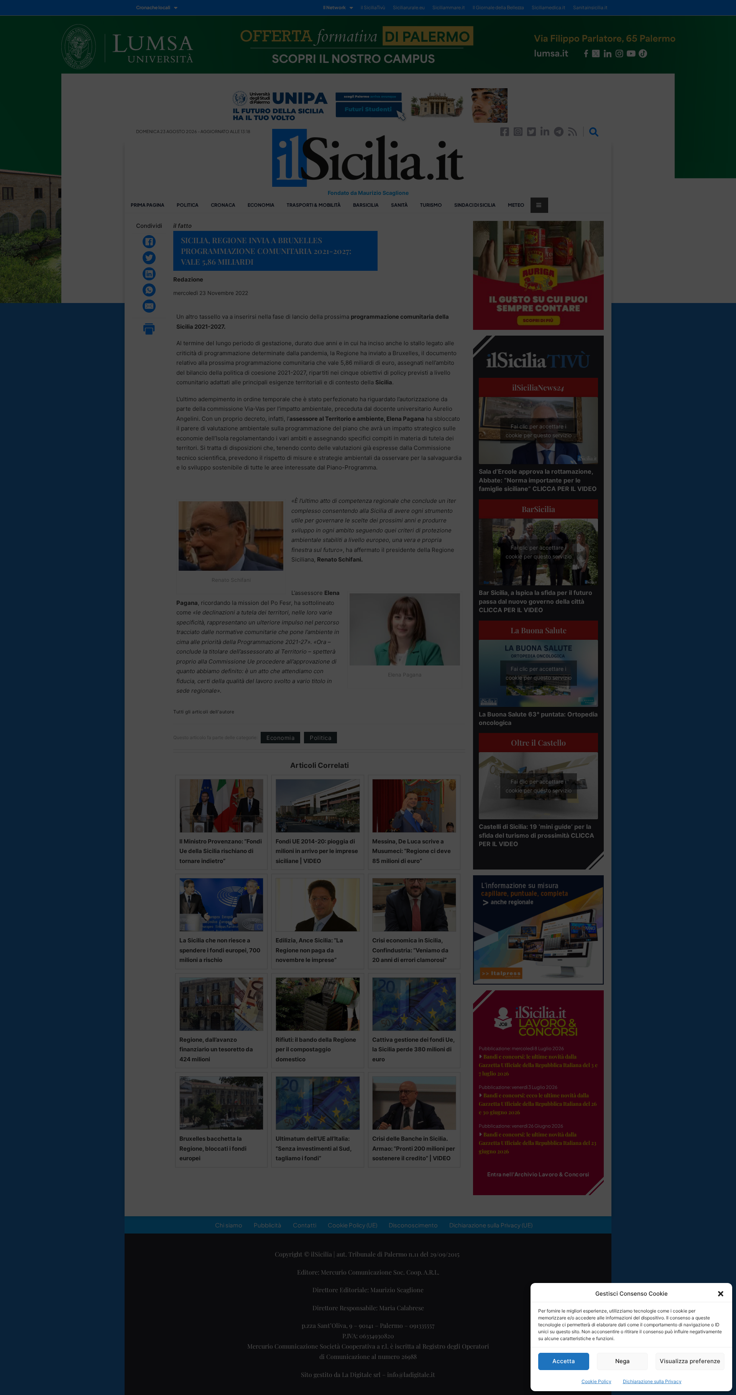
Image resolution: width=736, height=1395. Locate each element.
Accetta (563, 1361)
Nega (622, 1361)
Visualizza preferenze (690, 1361)
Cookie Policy (596, 1381)
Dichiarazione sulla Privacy (652, 1381)
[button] (720, 1294)
